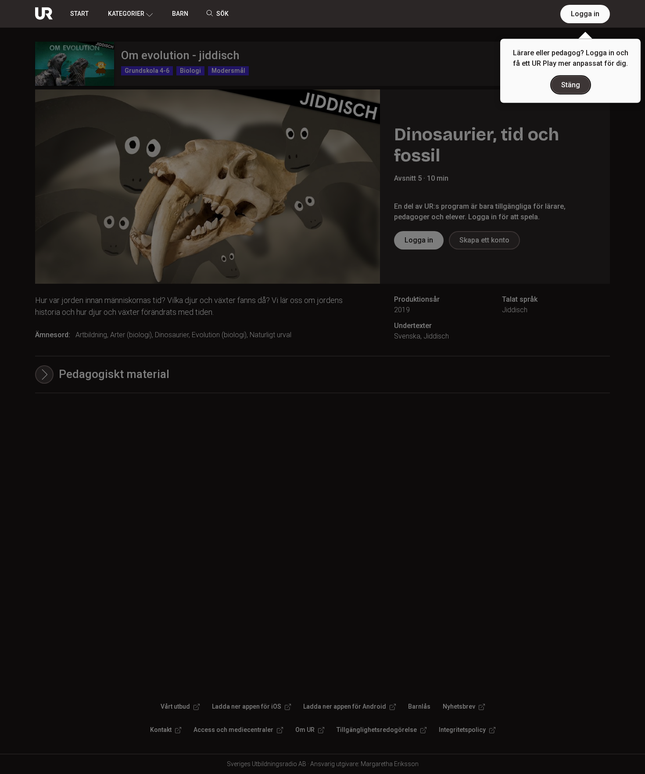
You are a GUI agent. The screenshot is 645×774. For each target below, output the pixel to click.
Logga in (585, 14)
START (79, 13)
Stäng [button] (570, 85)
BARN (180, 13)
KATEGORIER (126, 13)
